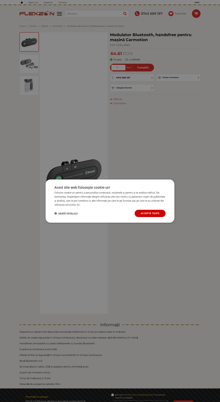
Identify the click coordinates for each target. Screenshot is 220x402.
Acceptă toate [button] (150, 213)
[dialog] (110, 201)
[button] (66, 213)
